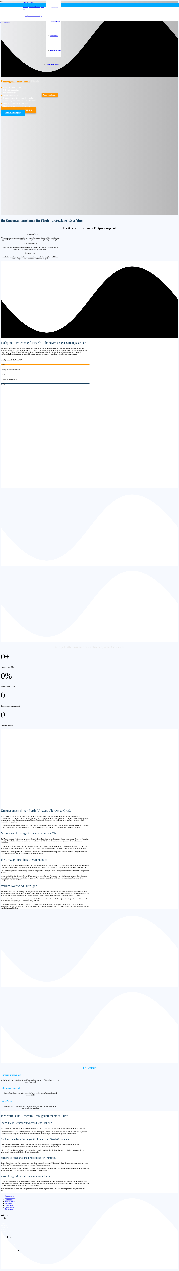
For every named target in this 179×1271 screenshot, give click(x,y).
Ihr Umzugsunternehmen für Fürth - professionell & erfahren (42, 220)
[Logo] (32, 16)
